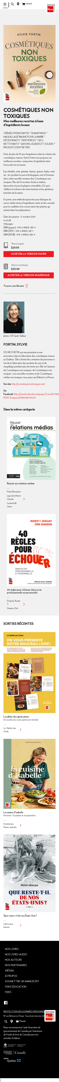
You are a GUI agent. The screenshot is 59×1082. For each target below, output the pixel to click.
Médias (9, 970)
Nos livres (12, 949)
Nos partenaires (16, 965)
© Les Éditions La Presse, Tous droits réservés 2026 (24, 1016)
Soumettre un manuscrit (22, 981)
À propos (11, 976)
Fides (8, 992)
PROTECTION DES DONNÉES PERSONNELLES (26, 1011)
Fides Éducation (15, 986)
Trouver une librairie (13, 286)
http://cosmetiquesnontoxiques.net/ (28, 384)
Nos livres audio (16, 954)
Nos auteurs (13, 960)
